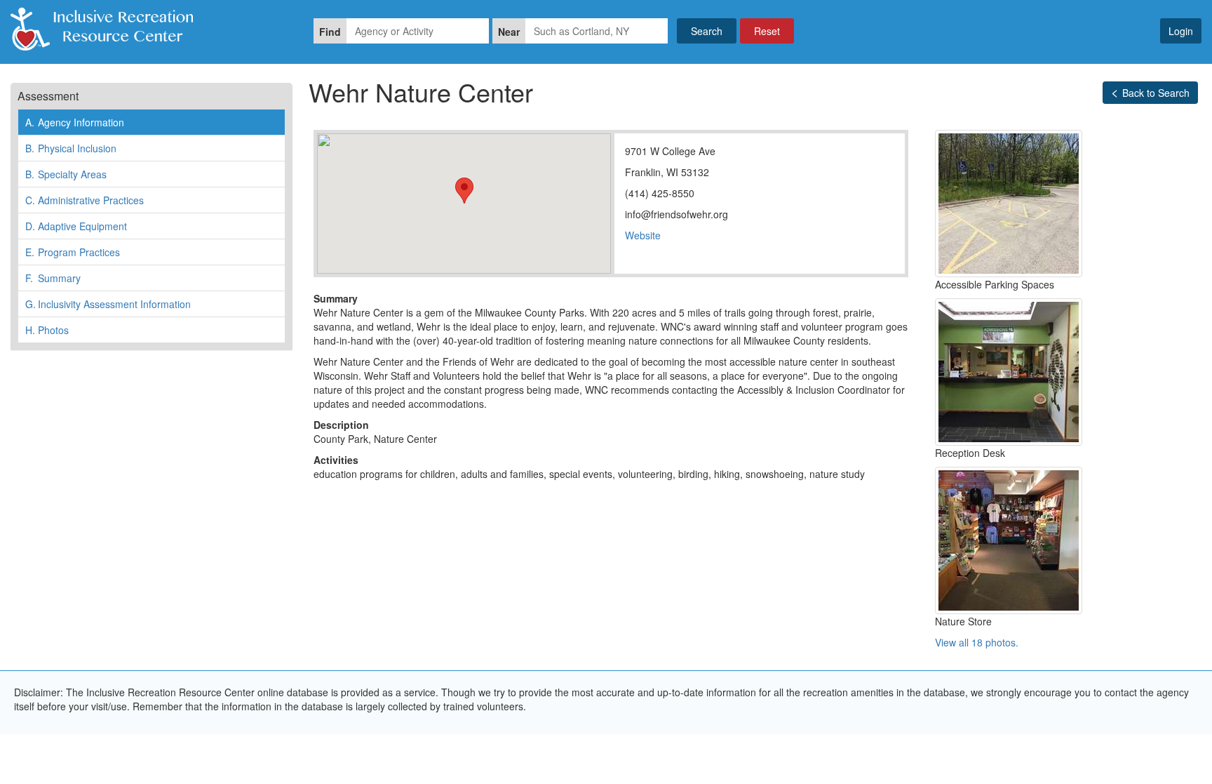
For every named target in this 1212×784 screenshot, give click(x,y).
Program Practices (72, 252)
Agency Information (74, 122)
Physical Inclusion (70, 148)
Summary (53, 278)
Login (1181, 31)
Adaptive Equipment (76, 226)
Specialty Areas (66, 174)
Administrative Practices (84, 200)
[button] (464, 191)
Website (643, 235)
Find (330, 32)
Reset (767, 31)
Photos (47, 330)
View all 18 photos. (976, 642)
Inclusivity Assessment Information (108, 304)
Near (509, 32)
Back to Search (1156, 93)
